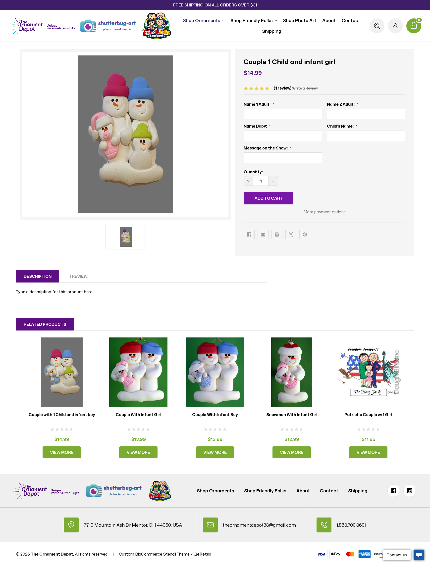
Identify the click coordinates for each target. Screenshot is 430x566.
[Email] (263, 234)
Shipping (271, 31)
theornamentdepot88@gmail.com (259, 525)
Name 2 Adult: (341, 104)
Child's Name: (340, 126)
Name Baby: (256, 126)
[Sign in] (395, 25)
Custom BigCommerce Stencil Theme (154, 554)
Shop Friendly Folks (251, 20)
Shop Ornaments (201, 20)
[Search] (377, 25)
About (329, 20)
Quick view (61, 372)
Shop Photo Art (299, 20)
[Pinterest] (304, 234)
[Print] (276, 234)
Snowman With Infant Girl (291, 414)
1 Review (78, 276)
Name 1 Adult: (257, 104)
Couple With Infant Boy (215, 414)
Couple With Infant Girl (138, 414)
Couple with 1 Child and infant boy (62, 414)
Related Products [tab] (45, 324)
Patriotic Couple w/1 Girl (368, 414)
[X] (290, 234)
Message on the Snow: (266, 148)
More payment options (325, 212)
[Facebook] (249, 234)
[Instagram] (409, 490)
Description (38, 276)
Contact (351, 20)
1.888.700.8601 (351, 525)
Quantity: (253, 172)
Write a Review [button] (305, 88)
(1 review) (283, 88)
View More (61, 452)
